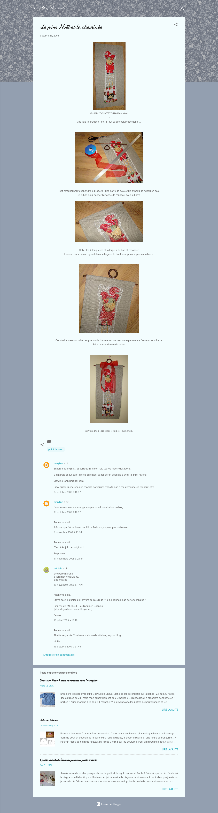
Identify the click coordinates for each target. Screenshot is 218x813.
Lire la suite (170, 709)
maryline (58, 463)
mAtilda (58, 568)
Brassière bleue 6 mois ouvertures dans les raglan (68, 680)
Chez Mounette (53, 8)
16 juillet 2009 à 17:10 (65, 620)
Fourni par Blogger (111, 804)
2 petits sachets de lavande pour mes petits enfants (68, 760)
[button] (176, 25)
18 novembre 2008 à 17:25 (68, 584)
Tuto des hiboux (49, 720)
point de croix (56, 449)
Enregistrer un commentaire (59, 654)
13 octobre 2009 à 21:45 (67, 646)
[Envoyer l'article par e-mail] (49, 442)
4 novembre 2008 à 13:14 (68, 532)
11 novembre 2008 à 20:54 (68, 558)
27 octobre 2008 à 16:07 (67, 492)
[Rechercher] (183, 9)
